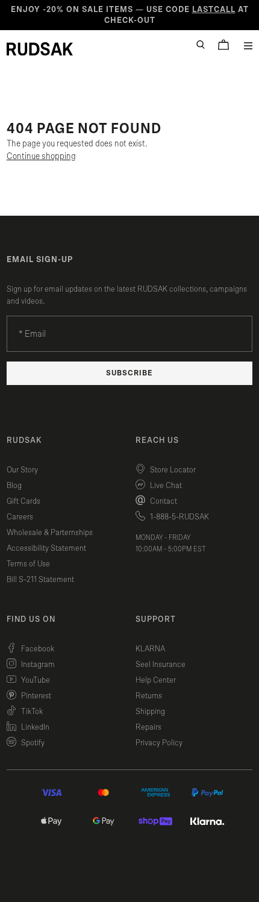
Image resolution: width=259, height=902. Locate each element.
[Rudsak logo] (40, 48)
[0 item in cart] (223, 44)
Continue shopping (41, 156)
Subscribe (129, 373)
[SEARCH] (200, 44)
